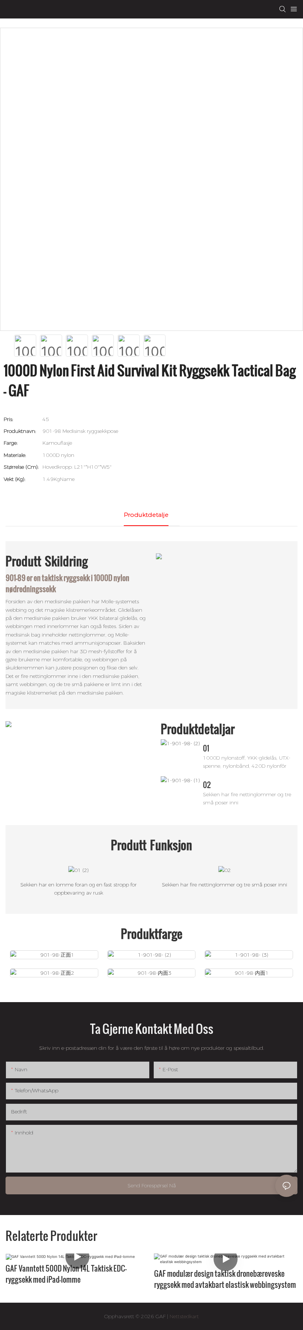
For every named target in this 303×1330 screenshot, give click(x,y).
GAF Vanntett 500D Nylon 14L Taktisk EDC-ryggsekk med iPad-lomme (66, 1274)
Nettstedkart (183, 1316)
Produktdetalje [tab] (146, 514)
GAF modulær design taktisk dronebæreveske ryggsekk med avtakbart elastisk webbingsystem (225, 1279)
